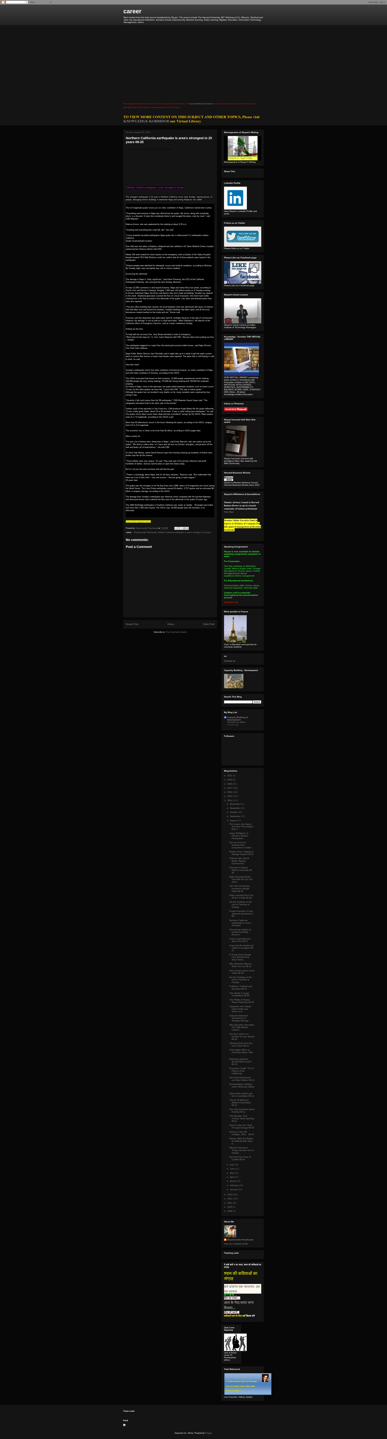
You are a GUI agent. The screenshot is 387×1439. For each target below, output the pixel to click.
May (232, 1173)
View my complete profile (236, 1244)
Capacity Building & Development (201, 104)
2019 (230, 779)
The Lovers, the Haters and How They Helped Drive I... (241, 826)
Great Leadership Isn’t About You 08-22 (240, 940)
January (234, 1189)
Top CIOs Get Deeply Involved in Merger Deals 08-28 (239, 888)
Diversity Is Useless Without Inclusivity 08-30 (240, 870)
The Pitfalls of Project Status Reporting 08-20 (241, 1001)
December (235, 804)
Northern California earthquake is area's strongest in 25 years (184, 532)
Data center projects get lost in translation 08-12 (241, 1094)
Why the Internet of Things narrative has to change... (241, 1150)
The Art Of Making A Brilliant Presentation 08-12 (240, 1102)
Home (170, 624)
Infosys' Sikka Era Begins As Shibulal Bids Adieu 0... (241, 1141)
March (233, 1181)
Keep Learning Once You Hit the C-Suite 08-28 (241, 896)
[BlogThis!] (178, 528)
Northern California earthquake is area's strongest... (240, 923)
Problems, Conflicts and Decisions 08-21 (240, 987)
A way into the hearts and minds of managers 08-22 (241, 948)
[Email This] (175, 528)
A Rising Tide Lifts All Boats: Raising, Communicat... (239, 861)
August (233, 820)
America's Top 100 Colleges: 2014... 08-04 (241, 1133)
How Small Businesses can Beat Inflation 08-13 (241, 1078)
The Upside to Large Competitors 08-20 (239, 994)
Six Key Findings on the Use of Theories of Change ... (240, 904)
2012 (230, 1198)
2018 (230, 784)
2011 (230, 1203)
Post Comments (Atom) (176, 632)
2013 (230, 1194)
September (235, 816)
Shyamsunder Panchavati (240, 1239)
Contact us (229, 661)
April (232, 1177)
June (232, 1168)
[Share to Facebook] (184, 528)
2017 (230, 788)
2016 (230, 792)
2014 (230, 800)
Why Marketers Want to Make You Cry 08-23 (240, 965)
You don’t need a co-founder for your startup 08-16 (241, 1036)
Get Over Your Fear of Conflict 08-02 (240, 1158)
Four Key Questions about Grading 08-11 (241, 1110)
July (232, 1164)
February (234, 1185)
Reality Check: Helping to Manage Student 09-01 (241, 852)
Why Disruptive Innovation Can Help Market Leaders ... (241, 1027)
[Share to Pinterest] (187, 528)
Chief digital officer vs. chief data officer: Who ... (241, 1052)
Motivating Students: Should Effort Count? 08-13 (240, 1061)
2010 (230, 1207)
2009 (230, 1211)
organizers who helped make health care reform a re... (240, 1009)
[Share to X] (181, 528)
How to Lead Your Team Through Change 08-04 (241, 1126)
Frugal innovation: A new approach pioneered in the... (241, 913)
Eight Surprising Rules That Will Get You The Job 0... (241, 879)
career (132, 11)
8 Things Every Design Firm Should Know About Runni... (240, 957)
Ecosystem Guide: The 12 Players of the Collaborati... (241, 1071)
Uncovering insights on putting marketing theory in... (240, 932)
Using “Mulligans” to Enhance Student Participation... (238, 836)
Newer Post (132, 624)
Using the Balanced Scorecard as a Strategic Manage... (239, 1018)
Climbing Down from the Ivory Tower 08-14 (240, 1044)
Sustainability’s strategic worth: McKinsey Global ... (241, 1086)
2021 (230, 775)
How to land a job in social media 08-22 (241, 971)
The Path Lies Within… (237, 722)
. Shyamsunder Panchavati (144, 532)
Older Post (208, 624)
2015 (230, 796)
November (235, 808)
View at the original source (138, 521)
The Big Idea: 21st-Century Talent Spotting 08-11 (241, 1118)
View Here (229, 511)
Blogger (208, 1433)
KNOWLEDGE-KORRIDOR (146, 121)
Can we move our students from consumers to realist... (241, 845)
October (234, 812)
